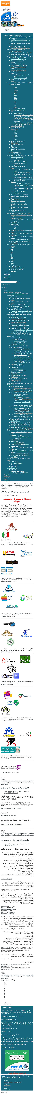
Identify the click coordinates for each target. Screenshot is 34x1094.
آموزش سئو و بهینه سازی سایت (18, 483)
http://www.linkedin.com (7, 913)
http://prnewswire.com (6, 966)
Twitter (6, 30)
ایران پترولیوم (21, 681)
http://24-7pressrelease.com (8, 969)
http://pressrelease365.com (7, 967)
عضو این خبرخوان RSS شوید (8, 979)
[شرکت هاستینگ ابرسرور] (17, 1060)
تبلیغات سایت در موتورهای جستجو (15, 788)
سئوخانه (25, 1010)
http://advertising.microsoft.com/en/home (11, 824)
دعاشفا (4, 681)
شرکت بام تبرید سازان (6, 581)
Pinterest (18, 781)
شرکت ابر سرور (18, 613)
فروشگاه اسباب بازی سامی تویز (8, 545)
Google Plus (3, 780)
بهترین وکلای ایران (12, 544)
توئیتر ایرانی (10, 782)
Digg (32, 781)
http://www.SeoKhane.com (8, 947)
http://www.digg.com (6, 910)
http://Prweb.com (5, 964)
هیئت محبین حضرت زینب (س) (15, 682)
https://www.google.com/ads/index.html (11, 808)
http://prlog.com (25, 964)
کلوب (30, 782)
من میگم (15, 782)
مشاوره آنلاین (7, 614)
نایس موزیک (12, 650)
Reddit (22, 781)
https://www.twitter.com (7, 907)
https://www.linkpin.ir (6, 879)
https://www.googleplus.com (8, 909)
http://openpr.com (15, 964)
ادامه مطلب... (4, 784)
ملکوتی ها (11, 579)
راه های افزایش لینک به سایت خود (15, 840)
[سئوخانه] (13, 26)
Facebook (6, 29)
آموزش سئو (7, 495)
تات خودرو (12, 757)
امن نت (22, 648)
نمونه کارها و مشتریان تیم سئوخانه (15, 492)
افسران (20, 782)
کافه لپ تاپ (27, 614)
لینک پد (6, 782)
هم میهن (24, 782)
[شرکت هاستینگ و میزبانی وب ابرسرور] (6, 20)
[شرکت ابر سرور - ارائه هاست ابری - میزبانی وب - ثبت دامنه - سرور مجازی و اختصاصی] (1, 613)
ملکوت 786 (3, 616)
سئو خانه (30, 483)
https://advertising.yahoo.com (8, 815)
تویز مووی (19, 717)
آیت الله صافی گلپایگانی (6, 758)
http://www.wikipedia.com (8, 912)
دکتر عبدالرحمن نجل (5, 720)
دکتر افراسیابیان (12, 719)
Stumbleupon (27, 781)
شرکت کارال (19, 578)
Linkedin (14, 781)
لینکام (2, 782)
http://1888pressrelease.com (22, 967)
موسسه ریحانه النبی (5, 651)
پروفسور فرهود (6, 772)
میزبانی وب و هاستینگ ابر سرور (17, 1073)
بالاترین (27, 782)
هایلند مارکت (3, 684)
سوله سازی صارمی (18, 755)
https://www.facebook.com (8, 906)
